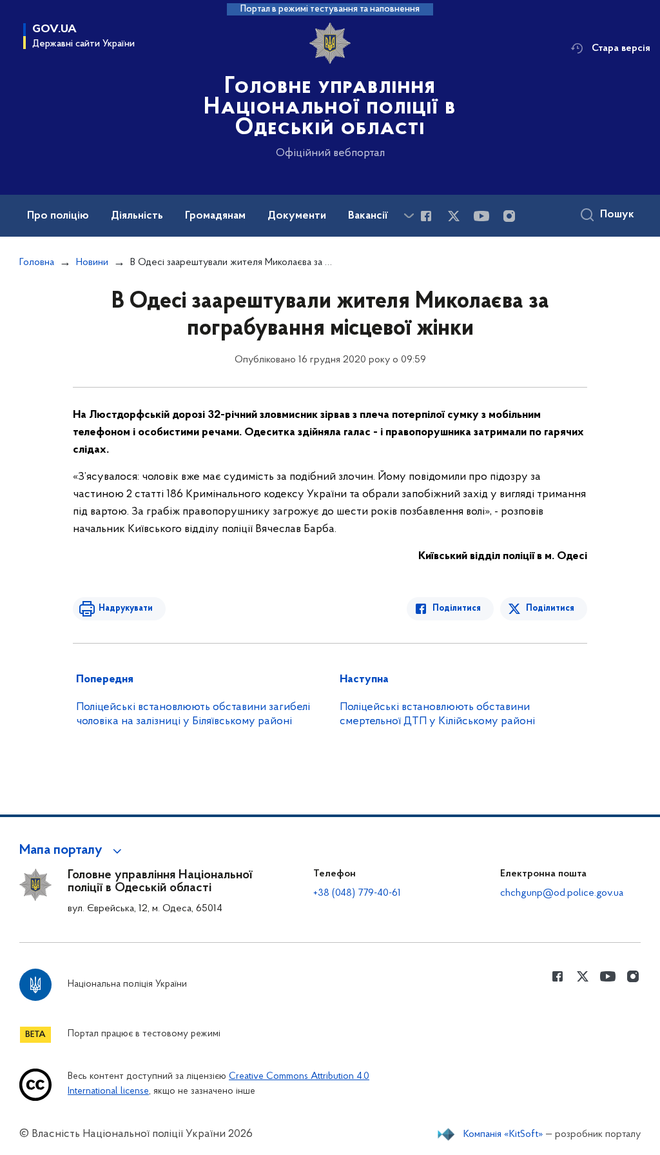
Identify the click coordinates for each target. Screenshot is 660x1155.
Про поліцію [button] (58, 216)
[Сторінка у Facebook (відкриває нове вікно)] (426, 216)
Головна (36, 262)
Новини (92, 262)
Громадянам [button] (215, 216)
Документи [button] (296, 216)
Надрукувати (126, 608)
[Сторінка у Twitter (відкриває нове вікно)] (453, 216)
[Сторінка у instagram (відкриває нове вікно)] (509, 216)
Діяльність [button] (137, 216)
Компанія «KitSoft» (503, 1134)
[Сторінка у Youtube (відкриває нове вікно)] (481, 216)
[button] (72, 850)
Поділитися (456, 608)
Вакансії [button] (368, 216)
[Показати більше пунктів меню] (408, 216)
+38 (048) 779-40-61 (357, 893)
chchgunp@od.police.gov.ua (561, 893)
